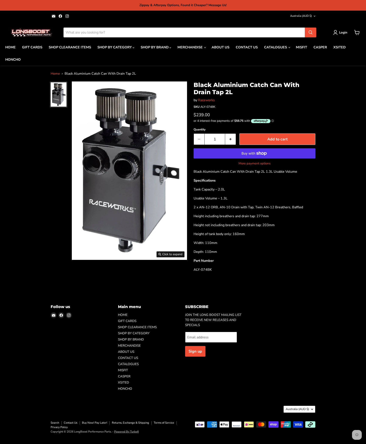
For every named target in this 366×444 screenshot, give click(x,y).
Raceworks (206, 100)
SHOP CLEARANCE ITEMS (70, 47)
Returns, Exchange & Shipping (130, 423)
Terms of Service (164, 423)
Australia (301, 16)
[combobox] (184, 32)
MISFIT (301, 47)
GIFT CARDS (32, 47)
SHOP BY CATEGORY (115, 47)
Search (55, 423)
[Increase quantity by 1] (230, 139)
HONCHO (13, 59)
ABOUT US (220, 47)
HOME (10, 47)
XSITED (339, 47)
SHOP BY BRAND (155, 47)
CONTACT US (247, 47)
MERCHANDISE (190, 47)
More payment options (254, 163)
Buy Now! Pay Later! (94, 423)
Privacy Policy (59, 427)
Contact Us (70, 423)
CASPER (320, 47)
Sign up (195, 351)
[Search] (310, 32)
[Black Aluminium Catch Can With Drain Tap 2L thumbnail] (58, 94)
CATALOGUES (276, 47)
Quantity (199, 129)
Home (55, 74)
